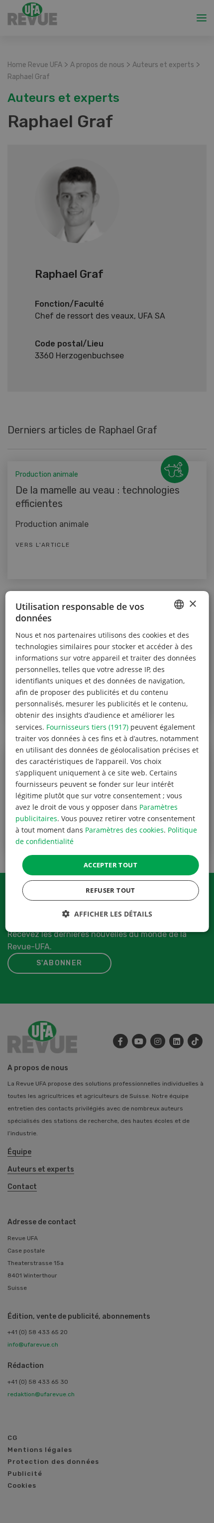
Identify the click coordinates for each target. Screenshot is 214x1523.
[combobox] (179, 604)
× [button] (192, 603)
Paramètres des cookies (124, 830)
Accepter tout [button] (110, 864)
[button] (107, 914)
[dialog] (107, 761)
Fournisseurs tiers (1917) (87, 726)
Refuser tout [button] (110, 890)
